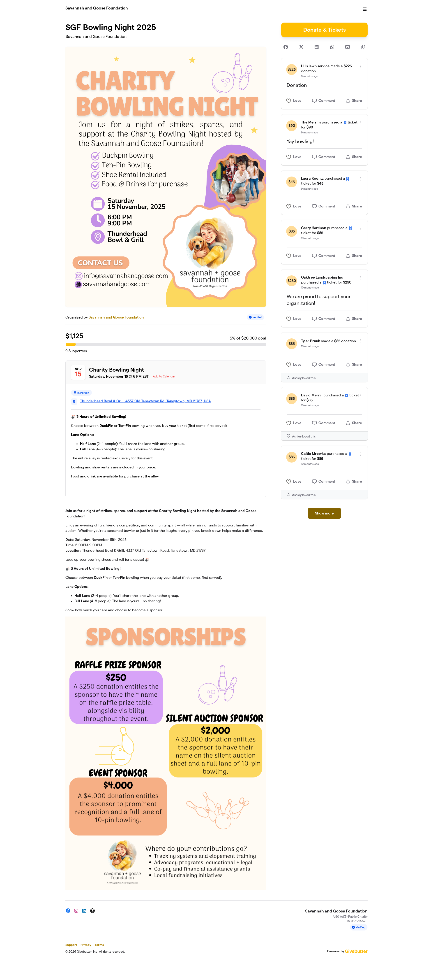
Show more (324, 513)
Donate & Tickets (324, 30)
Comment (326, 100)
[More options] (361, 66)
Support (71, 945)
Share (357, 100)
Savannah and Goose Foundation (96, 8)
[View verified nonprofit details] (255, 317)
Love (297, 100)
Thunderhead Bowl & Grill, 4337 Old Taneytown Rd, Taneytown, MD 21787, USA (145, 401)
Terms (99, 945)
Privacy (86, 945)
